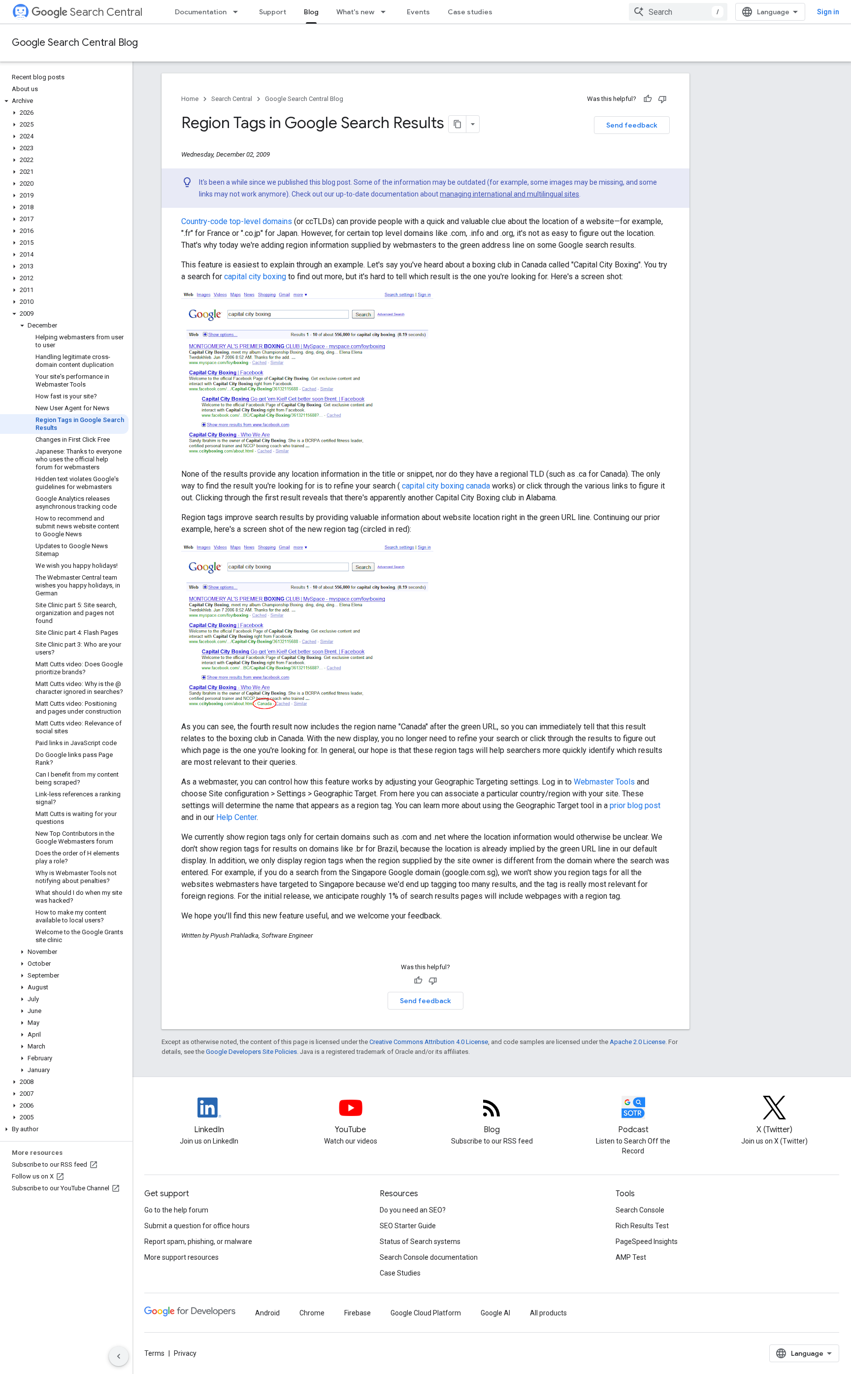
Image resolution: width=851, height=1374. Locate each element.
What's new (355, 11)
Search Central (106, 12)
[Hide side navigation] (119, 1356)
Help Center (236, 817)
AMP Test (631, 1257)
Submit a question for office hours (197, 1226)
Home (189, 98)
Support (272, 11)
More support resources (181, 1257)
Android (267, 1313)
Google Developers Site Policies (251, 1051)
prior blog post (635, 805)
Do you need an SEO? (413, 1210)
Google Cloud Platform (426, 1313)
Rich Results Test (642, 1226)
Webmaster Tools (604, 781)
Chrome (312, 1313)
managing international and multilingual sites (509, 194)
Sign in (828, 12)
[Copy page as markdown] (457, 124)
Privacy (185, 1353)
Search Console (640, 1210)
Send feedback (631, 125)
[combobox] (678, 12)
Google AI (495, 1313)
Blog (311, 11)
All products (548, 1313)
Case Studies (400, 1273)
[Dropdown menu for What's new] (386, 12)
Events (418, 11)
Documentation (201, 11)
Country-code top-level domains (236, 221)
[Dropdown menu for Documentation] (238, 12)
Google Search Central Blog (75, 42)
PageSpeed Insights (647, 1241)
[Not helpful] (662, 99)
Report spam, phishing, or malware (198, 1241)
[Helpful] (647, 99)
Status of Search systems (420, 1241)
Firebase (357, 1313)
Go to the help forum (176, 1210)
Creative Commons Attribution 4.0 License (428, 1042)
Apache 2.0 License (637, 1042)
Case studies (470, 11)
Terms (154, 1353)
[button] (64, 101)
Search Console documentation (429, 1257)
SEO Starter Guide (408, 1226)
